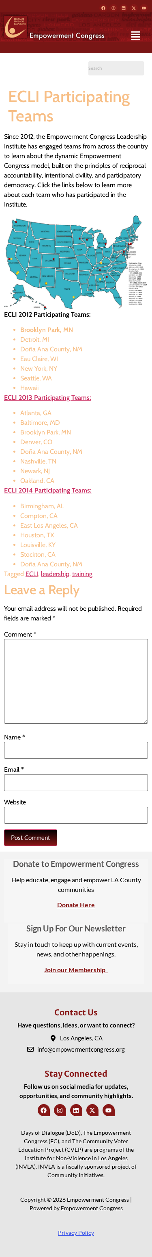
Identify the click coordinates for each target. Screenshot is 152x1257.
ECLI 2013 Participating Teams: (47, 397)
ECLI (32, 574)
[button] (136, 36)
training (82, 574)
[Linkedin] (124, 8)
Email (14, 769)
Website (15, 802)
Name (14, 737)
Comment (20, 634)
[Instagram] (113, 8)
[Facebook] (103, 8)
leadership (55, 574)
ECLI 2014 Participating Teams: (48, 490)
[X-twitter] (134, 8)
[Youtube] (144, 8)
